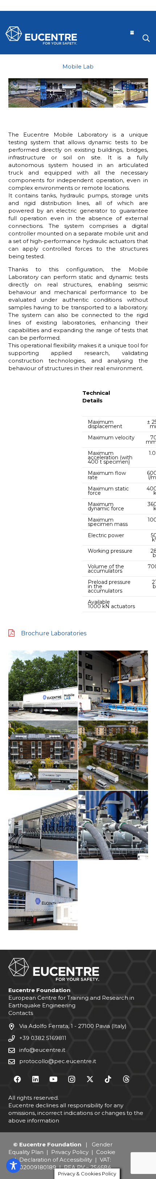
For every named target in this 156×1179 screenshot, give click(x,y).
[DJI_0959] (43, 755)
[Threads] (126, 1079)
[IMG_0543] (43, 895)
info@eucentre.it (42, 1049)
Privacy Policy (70, 1152)
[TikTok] (108, 1079)
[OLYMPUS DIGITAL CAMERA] (43, 685)
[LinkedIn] (35, 1079)
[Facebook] (17, 1079)
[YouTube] (54, 1079)
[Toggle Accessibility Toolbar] (13, 1166)
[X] (90, 1079)
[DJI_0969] (113, 755)
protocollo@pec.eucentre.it (57, 1061)
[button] (132, 32)
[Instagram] (72, 1079)
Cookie (105, 1152)
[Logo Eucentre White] (41, 35)
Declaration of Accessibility (55, 1159)
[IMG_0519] (113, 685)
